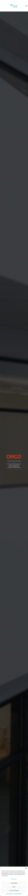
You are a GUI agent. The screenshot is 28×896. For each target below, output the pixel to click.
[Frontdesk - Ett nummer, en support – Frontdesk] (14, 6)
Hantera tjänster (14, 878)
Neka (14, 886)
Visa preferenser (14, 890)
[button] (26, 868)
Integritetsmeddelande (17, 893)
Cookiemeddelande (9, 893)
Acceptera (14, 883)
